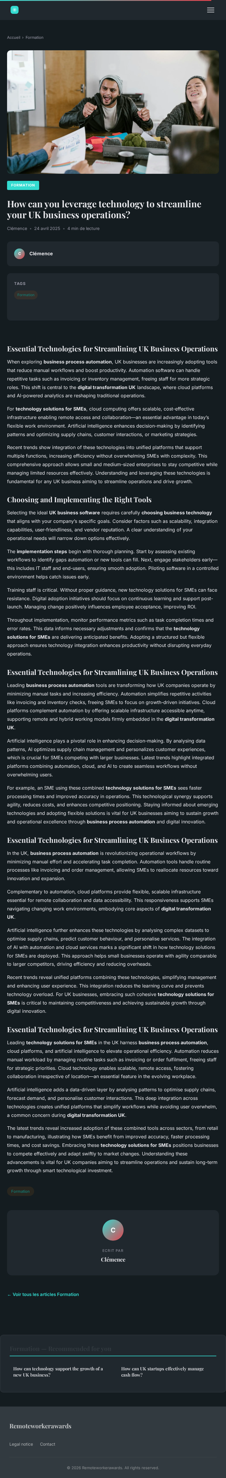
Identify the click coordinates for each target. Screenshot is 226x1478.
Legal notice (21, 1444)
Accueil (13, 37)
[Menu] (211, 10)
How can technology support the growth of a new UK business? (58, 1372)
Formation (35, 37)
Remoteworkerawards (40, 1426)
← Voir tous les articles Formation (43, 1294)
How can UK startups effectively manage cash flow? (162, 1372)
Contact (47, 1444)
